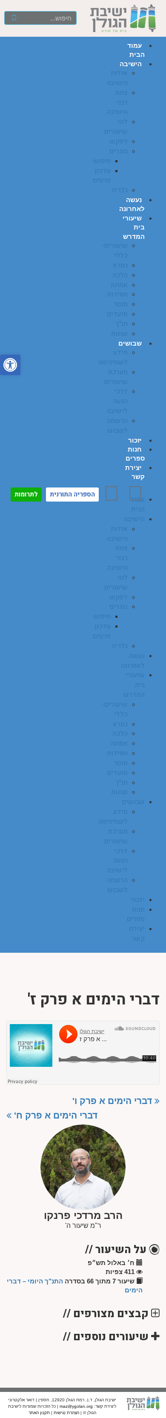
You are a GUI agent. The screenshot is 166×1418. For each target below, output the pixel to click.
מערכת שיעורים (116, 377)
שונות (119, 334)
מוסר (121, 304)
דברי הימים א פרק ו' (113, 1101)
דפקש (119, 141)
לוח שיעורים (116, 127)
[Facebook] (135, 493)
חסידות (117, 294)
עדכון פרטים (102, 176)
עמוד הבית (137, 504)
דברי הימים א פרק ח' (54, 1115)
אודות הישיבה (117, 78)
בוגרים (118, 151)
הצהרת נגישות (66, 1412)
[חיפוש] (14, 18)
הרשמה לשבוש (117, 426)
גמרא (120, 265)
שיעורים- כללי (115, 251)
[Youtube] (111, 493)
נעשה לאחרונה (133, 661)
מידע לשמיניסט (113, 357)
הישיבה (131, 64)
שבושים (130, 343)
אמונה (119, 285)
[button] (156, 490)
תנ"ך (121, 324)
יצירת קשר (137, 934)
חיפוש (102, 161)
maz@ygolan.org (76, 1406)
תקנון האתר (39, 1412)
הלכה (120, 275)
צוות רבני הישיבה (117, 102)
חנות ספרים (136, 914)
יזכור (135, 440)
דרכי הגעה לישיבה (117, 401)
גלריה (120, 190)
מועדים (117, 314)
